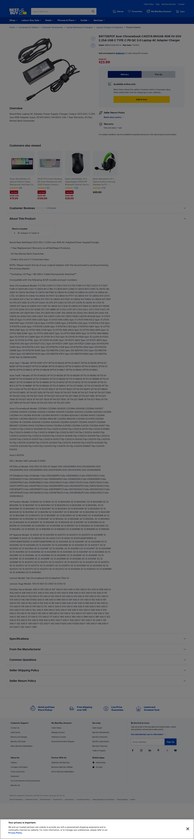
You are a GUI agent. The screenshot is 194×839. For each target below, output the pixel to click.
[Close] (188, 829)
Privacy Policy (15, 832)
